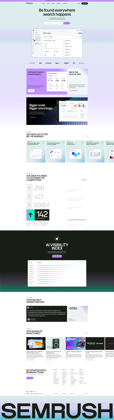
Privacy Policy (56, 393)
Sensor (63, 384)
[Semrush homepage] (29, 3)
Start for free (84, 3)
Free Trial (55, 377)
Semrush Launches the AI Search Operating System (53, 352)
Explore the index (56, 256)
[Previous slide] (83, 136)
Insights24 (63, 377)
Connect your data (73, 90)
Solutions (52, 3)
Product (43, 3)
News (72, 374)
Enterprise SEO (64, 373)
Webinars (80, 381)
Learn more (84, 179)
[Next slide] (86, 136)
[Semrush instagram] (28, 391)
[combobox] (52, 23)
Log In (79, 3)
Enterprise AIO (64, 374)
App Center (64, 380)
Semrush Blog (81, 380)
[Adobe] (27, 393)
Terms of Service (63, 393)
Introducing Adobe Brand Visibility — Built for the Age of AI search (34, 352)
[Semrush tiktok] (30, 391)
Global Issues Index (74, 380)
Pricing (48, 3)
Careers (72, 376)
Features (55, 373)
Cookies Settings (72, 393)
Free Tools (63, 383)
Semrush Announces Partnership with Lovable (93, 352)
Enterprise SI (64, 376)
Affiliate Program (56, 383)
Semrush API (81, 374)
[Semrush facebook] (34, 391)
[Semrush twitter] (35, 391)
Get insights (67, 23)
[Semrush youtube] (32, 391)
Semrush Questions (74, 373)
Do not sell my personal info (73, 382)
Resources (58, 3)
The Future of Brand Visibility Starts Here (74, 352)
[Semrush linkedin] (26, 391)
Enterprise (64, 3)
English (86, 393)
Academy (80, 373)
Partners (72, 377)
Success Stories (56, 380)
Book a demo (33, 117)
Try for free (31, 90)
